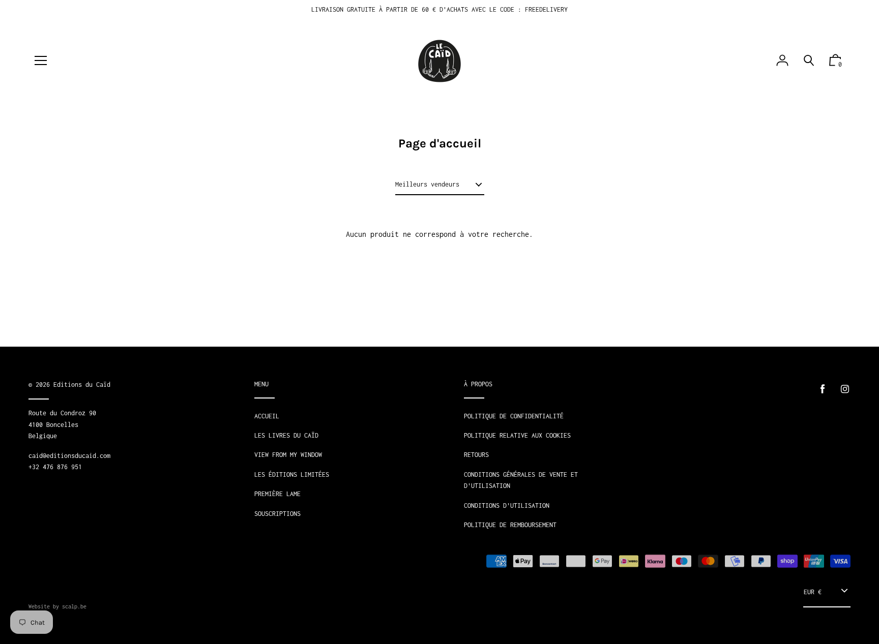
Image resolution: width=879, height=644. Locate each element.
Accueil (266, 416)
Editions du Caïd (81, 384)
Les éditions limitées (291, 474)
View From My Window (288, 454)
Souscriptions (277, 513)
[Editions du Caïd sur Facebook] (822, 389)
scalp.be (74, 606)
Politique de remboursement (510, 525)
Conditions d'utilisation (506, 505)
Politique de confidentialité (514, 416)
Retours (476, 454)
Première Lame (277, 494)
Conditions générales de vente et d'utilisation (521, 480)
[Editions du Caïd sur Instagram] (845, 389)
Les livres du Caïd (286, 435)
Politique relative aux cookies (517, 435)
